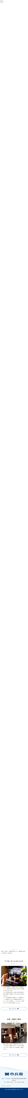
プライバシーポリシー (6, 1086)
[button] (14, 1008)
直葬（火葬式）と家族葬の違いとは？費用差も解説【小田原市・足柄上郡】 (13, 952)
